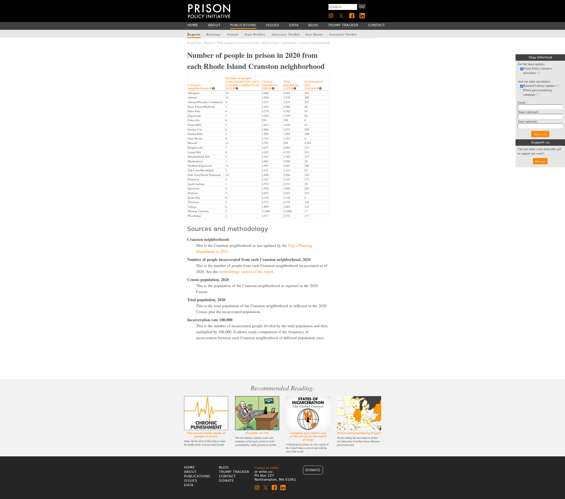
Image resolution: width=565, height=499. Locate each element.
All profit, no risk (257, 433)
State (528, 121)
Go (362, 7)
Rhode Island (271, 43)
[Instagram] (331, 15)
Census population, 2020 (270, 85)
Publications (197, 476)
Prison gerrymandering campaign (537, 92)
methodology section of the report (246, 271)
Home (189, 467)
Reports (209, 43)
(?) (538, 73)
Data (189, 485)
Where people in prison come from (238, 43)
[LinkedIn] (362, 15)
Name (528, 112)
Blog (224, 467)
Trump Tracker (234, 472)
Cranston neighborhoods (199, 86)
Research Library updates (541, 85)
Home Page (194, 43)
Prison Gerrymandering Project (359, 433)
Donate (540, 161)
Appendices (289, 43)
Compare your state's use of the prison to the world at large (308, 436)
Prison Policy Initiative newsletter (537, 70)
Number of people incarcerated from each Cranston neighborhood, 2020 (243, 83)
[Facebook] (351, 15)
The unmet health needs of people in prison (206, 434)
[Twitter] (341, 15)
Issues (190, 481)
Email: (522, 102)
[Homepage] (209, 11)
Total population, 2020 (291, 85)
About (190, 472)
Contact (227, 476)
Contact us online (266, 467)
